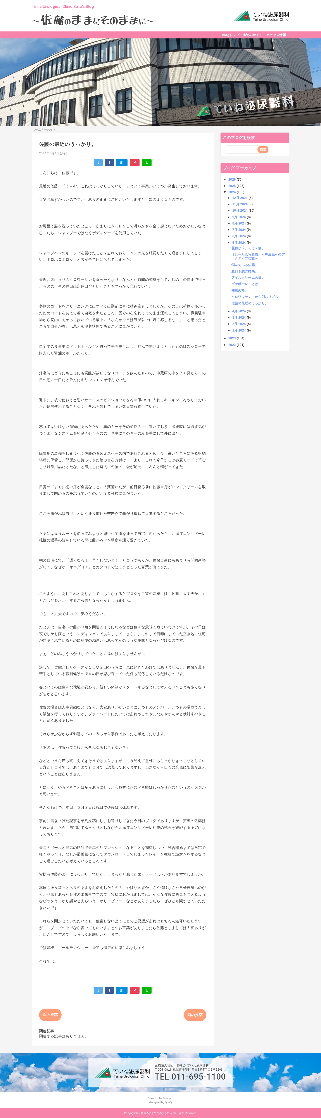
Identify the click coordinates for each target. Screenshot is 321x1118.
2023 (232, 338)
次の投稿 (50, 1015)
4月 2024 (239, 311)
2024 (232, 192)
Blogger (167, 1098)
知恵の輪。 (239, 290)
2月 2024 (239, 324)
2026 (232, 179)
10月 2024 (240, 210)
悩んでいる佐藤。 (244, 265)
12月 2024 (240, 198)
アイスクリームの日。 (248, 277)
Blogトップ (230, 35)
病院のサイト (253, 35)
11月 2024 (240, 204)
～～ (93, 21)
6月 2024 (239, 236)
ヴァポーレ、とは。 (246, 284)
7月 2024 (239, 230)
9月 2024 (239, 217)
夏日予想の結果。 (244, 271)
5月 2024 (239, 242)
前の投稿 (195, 1015)
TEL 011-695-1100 (190, 1077)
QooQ (168, 1102)
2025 (232, 186)
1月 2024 (239, 330)
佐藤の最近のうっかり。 (249, 303)
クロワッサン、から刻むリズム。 (256, 297)
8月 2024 (239, 223)
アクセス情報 (276, 35)
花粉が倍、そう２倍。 (248, 248)
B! (122, 162)
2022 (232, 345)
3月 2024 (239, 317)
